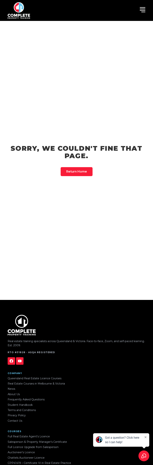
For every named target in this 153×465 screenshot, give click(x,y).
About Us (14, 394)
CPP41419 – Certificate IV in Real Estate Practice (39, 463)
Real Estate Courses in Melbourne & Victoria (36, 383)
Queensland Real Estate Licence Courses (34, 378)
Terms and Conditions (22, 410)
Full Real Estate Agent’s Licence (29, 436)
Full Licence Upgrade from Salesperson (33, 447)
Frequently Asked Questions (26, 399)
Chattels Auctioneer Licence (26, 457)
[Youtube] (20, 361)
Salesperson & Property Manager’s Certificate (37, 442)
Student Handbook (20, 405)
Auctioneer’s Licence (21, 452)
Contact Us (15, 420)
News (11, 388)
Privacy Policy (17, 415)
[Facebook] (11, 361)
